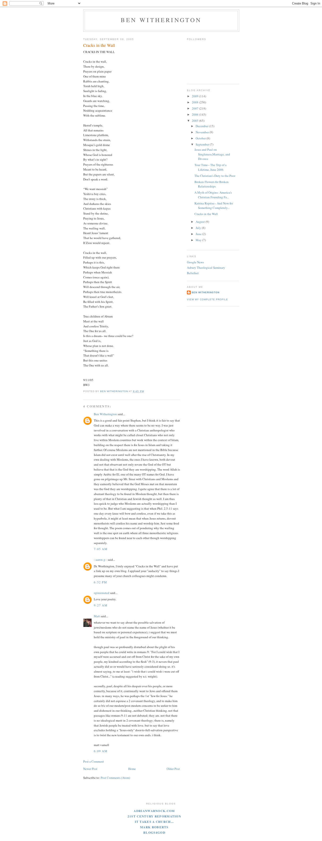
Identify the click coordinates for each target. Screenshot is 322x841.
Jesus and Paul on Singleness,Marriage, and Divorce (212, 154)
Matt (97, 616)
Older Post (173, 769)
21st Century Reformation (154, 816)
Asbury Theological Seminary (206, 267)
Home (132, 769)
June (199, 234)
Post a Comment (93, 761)
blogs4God (154, 832)
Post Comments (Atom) (115, 778)
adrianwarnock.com (154, 810)
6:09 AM (100, 751)
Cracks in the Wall (206, 214)
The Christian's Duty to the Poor (214, 176)
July (199, 228)
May (199, 240)
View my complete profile (207, 299)
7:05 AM (100, 549)
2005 (195, 120)
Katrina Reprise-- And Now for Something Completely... (213, 205)
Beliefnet (193, 273)
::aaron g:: (100, 559)
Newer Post (90, 769)
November (203, 132)
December (202, 126)
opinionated (101, 593)
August (201, 221)
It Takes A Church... (154, 821)
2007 (195, 108)
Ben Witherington (161, 20)
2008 (195, 102)
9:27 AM (100, 605)
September (203, 144)
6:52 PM (100, 582)
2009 (195, 96)
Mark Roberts (154, 827)
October (201, 138)
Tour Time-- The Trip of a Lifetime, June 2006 (210, 167)
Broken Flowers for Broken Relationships (211, 184)
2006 (195, 114)
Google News (195, 262)
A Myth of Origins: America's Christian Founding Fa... (213, 194)
